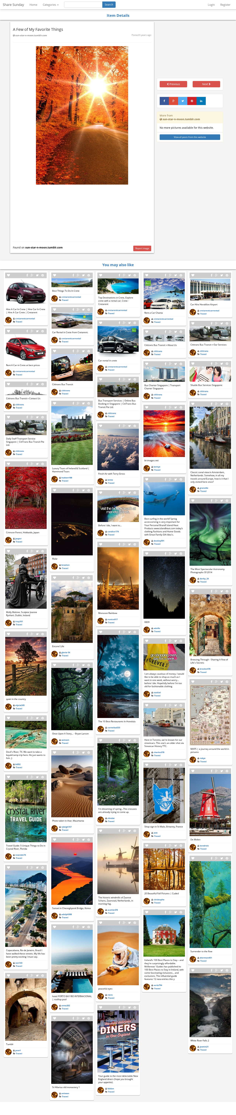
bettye (157, 466)
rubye (203, 758)
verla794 (158, 985)
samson (65, 739)
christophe (159, 899)
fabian (110, 1088)
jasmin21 (204, 1046)
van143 (18, 962)
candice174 (113, 531)
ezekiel (157, 692)
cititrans (19, 404)
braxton (65, 564)
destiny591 (159, 540)
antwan (65, 1093)
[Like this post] (8, 275)
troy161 (19, 621)
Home (33, 4)
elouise (111, 818)
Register (225, 4)
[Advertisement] (82, 212)
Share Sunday (13, 4)
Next (205, 84)
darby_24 (204, 578)
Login (211, 4)
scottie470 (112, 909)
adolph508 (66, 914)
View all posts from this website (190, 137)
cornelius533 (113, 727)
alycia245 (20, 705)
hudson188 (66, 477)
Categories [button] (50, 4)
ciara (110, 994)
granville (204, 488)
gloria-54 (65, 652)
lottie (110, 479)
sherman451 (206, 957)
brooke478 (205, 668)
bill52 (17, 764)
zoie (156, 832)
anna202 (65, 1005)
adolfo (157, 628)
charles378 (159, 752)
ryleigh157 (66, 826)
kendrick (204, 845)
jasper (18, 538)
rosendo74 (20, 854)
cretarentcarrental (25, 318)
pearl (18, 1050)
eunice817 (112, 619)
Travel (19, 321)
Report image (142, 248)
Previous (174, 84)
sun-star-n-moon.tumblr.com (31, 35)
